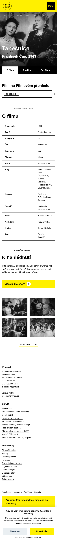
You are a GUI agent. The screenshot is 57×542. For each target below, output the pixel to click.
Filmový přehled (9, 457)
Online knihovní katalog (12, 463)
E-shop (5, 453)
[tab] (17, 284)
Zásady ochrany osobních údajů (16, 424)
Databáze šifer (8, 473)
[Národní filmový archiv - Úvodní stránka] (7, 6)
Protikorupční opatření (11, 428)
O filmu (10, 70)
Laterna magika (8, 469)
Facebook (6, 492)
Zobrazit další (28, 345)
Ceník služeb (7, 415)
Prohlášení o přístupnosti (12, 421)
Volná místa (7, 408)
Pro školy (45, 70)
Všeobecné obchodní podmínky (15, 412)
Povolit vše (41, 531)
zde (39, 537)
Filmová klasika (9, 450)
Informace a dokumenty (12, 418)
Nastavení (15, 531)
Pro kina (27, 70)
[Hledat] (42, 6)
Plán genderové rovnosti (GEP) (15, 431)
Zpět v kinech (8, 479)
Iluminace (6, 460)
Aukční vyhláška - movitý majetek (16, 437)
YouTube (28, 492)
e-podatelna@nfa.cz (10, 387)
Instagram (17, 492)
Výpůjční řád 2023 (10, 434)
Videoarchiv (7, 476)
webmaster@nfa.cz (10, 396)
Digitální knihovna (9, 466)
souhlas (7, 521)
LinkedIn (37, 492)
